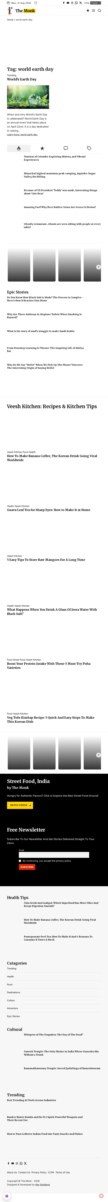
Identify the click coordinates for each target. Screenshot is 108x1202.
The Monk (25, 11)
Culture (11, 1000)
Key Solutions (42, 1184)
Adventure (12, 1008)
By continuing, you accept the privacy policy (47, 860)
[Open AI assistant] (6, 1196)
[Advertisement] (54, 44)
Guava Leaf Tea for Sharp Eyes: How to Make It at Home (48, 510)
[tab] (19, 148)
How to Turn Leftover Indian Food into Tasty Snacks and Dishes (45, 1133)
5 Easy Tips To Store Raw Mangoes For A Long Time (46, 560)
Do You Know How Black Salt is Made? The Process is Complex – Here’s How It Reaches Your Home (45, 299)
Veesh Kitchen (14, 452)
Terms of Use (63, 1172)
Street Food (19, 659)
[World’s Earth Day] (28, 87)
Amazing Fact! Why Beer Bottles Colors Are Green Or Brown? (60, 207)
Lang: (86, 3)
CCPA (51, 1172)
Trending (11, 75)
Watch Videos (18, 805)
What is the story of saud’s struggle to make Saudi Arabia (40, 331)
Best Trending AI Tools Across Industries (31, 1100)
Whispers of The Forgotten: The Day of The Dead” (53, 1034)
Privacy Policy (39, 1172)
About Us (12, 1172)
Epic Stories (13, 1016)
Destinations (13, 992)
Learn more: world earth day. (22, 134)
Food (25, 452)
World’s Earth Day (21, 79)
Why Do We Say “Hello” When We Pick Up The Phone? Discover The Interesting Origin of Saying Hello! (45, 366)
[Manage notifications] (101, 1196)
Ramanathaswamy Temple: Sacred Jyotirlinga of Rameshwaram (62, 1068)
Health (32, 452)
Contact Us (24, 1172)
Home (10, 19)
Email (21, 850)
